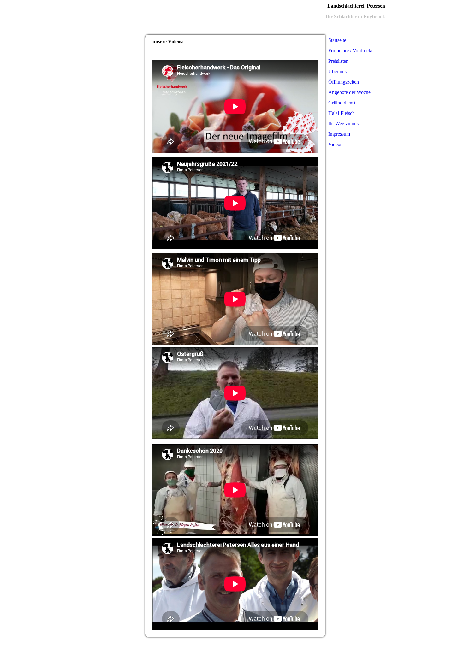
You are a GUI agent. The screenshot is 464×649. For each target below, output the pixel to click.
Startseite (337, 40)
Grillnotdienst (341, 102)
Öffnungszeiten (343, 82)
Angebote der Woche (349, 92)
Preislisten (338, 61)
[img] (200, 17)
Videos (335, 144)
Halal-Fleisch (341, 113)
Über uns (337, 71)
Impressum (339, 134)
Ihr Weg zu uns (343, 123)
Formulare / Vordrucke (350, 50)
